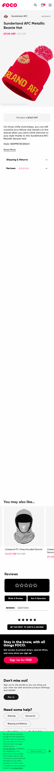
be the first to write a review (27, 627)
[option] (27, 73)
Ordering (11, 716)
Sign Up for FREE (21, 660)
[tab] (15, 598)
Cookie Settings (9, 748)
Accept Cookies (36, 751)
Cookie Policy (17, 768)
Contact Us (30, 716)
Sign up (11, 697)
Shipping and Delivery (17, 724)
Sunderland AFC (19, 16)
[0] (42, 5)
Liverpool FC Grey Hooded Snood (23, 549)
